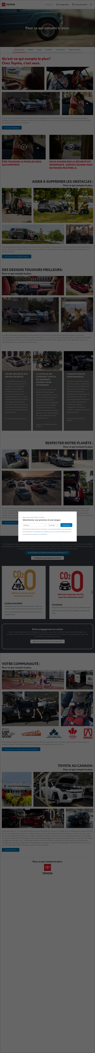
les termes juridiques (54, 531)
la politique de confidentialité (39, 534)
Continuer (66, 525)
